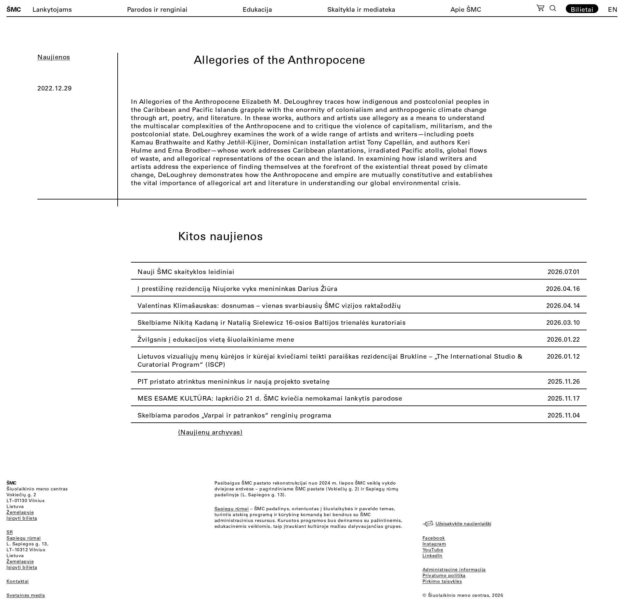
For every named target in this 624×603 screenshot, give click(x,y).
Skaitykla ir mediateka (361, 9)
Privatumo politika (444, 575)
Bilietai (582, 9)
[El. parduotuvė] (540, 8)
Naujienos (53, 57)
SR (9, 532)
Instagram (434, 544)
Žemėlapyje (20, 512)
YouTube (432, 550)
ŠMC (13, 9)
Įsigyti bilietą (21, 518)
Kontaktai (17, 581)
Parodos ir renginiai (157, 9)
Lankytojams (52, 9)
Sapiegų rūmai (23, 538)
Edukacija (257, 9)
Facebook (433, 538)
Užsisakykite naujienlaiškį (463, 524)
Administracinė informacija (454, 569)
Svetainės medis (25, 595)
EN (613, 9)
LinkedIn (432, 555)
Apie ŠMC (465, 9)
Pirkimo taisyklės (442, 581)
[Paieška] (553, 8)
